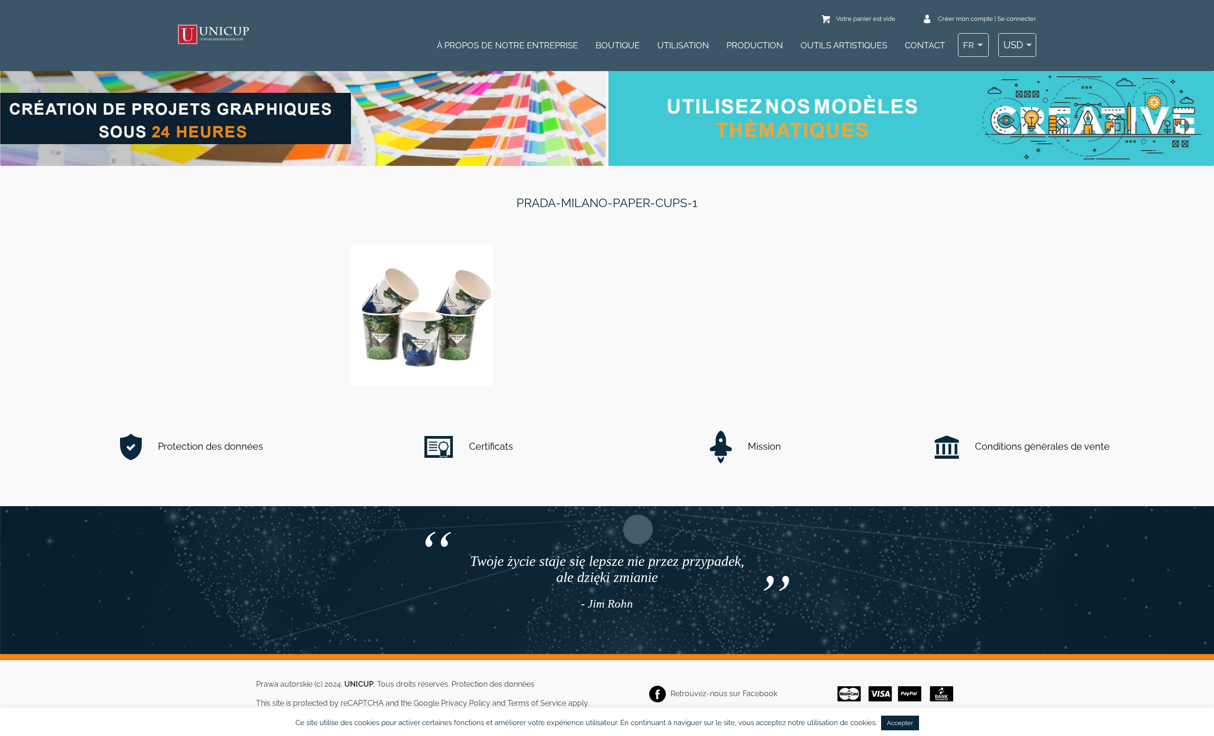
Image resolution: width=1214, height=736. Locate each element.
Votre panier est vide (865, 18)
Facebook (760, 693)
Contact (925, 45)
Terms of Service (536, 703)
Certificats (490, 446)
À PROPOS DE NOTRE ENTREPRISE (507, 45)
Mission (763, 446)
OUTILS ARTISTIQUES (843, 45)
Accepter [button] (900, 723)
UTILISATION (683, 45)
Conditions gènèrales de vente (1041, 446)
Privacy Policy (465, 703)
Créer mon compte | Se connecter (987, 18)
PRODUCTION (755, 45)
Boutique (618, 45)
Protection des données (209, 446)
